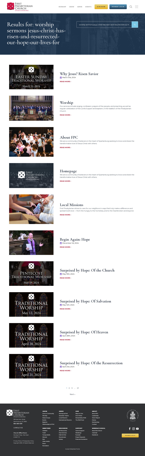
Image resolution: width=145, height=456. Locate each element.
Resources (63, 428)
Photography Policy (28, 441)
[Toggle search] (131, 6)
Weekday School (98, 428)
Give (77, 411)
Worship (62, 6)
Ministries (46, 428)
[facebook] (129, 428)
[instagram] (133, 428)
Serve (79, 6)
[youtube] (137, 428)
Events (88, 6)
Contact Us (18, 428)
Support (78, 428)
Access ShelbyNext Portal (72, 449)
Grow (71, 6)
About (94, 411)
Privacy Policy (17, 441)
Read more (65, 81)
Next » (72, 394)
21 (78, 388)
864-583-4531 (17, 423)
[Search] (135, 24)
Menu (136, 7)
